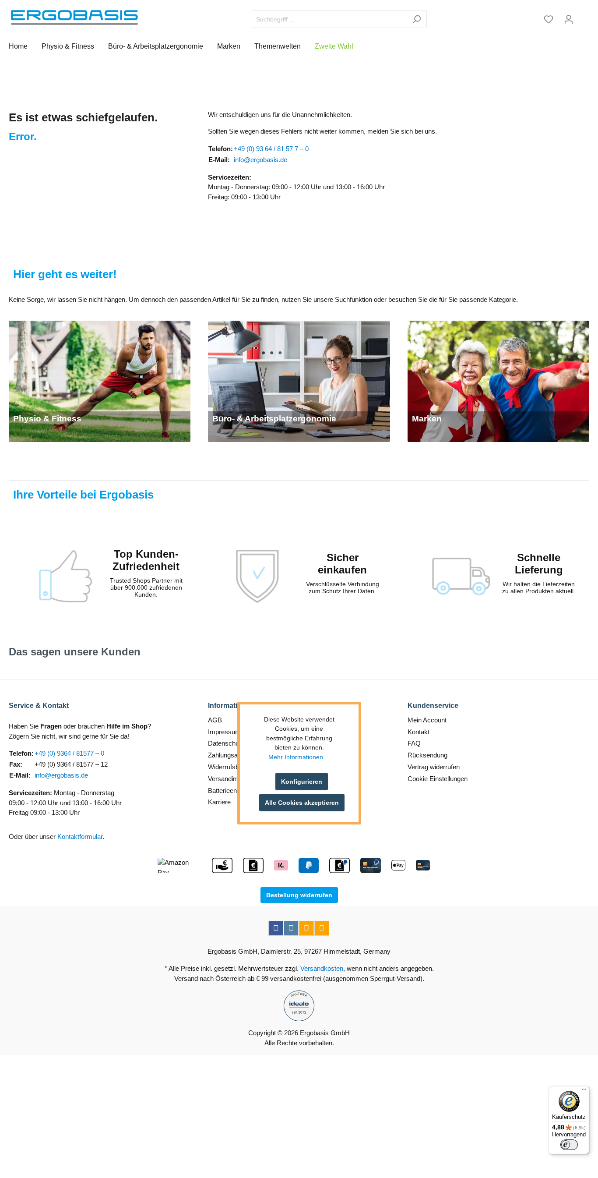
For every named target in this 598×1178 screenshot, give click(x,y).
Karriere (219, 802)
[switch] (569, 1144)
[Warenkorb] (584, 16)
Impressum (224, 732)
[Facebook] (276, 928)
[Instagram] (291, 928)
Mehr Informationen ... (299, 757)
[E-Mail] (306, 928)
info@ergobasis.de (260, 159)
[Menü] (584, 1091)
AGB (215, 720)
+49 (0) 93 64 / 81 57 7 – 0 (271, 148)
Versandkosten (321, 968)
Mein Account (427, 720)
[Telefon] (322, 928)
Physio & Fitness (47, 418)
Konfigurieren (301, 781)
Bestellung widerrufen (299, 895)
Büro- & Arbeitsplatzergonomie (274, 418)
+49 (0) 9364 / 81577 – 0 (69, 753)
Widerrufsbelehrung (236, 767)
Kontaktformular (79, 836)
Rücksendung (427, 755)
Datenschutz (226, 743)
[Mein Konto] (569, 19)
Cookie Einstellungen (438, 778)
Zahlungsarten (228, 755)
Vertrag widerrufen (434, 767)
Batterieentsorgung (235, 790)
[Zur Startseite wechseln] (74, 17)
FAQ (414, 743)
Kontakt (418, 732)
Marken (427, 418)
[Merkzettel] (548, 19)
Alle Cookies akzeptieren (302, 802)
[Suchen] (416, 19)
